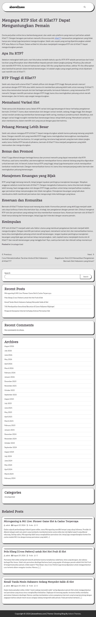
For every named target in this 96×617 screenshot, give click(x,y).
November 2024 (10, 439)
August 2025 (9, 399)
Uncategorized (16, 244)
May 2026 (8, 359)
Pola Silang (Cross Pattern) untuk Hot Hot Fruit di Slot (23, 298)
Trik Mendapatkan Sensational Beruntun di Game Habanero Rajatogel (29, 307)
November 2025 (10, 386)
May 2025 (8, 412)
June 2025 (8, 408)
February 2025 (9, 425)
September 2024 (10, 447)
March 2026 (9, 368)
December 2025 (10, 381)
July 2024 (8, 456)
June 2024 (8, 461)
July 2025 (8, 403)
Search (7, 273)
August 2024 (9, 452)
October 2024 (9, 443)
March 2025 (9, 421)
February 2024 (9, 478)
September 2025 (10, 395)
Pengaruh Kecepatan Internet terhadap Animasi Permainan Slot (27, 311)
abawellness (17, 7)
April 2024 (8, 469)
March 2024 (9, 474)
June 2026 (8, 355)
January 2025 (9, 430)
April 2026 (8, 364)
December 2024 (10, 434)
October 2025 (9, 390)
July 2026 (8, 351)
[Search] (84, 7)
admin (8, 525)
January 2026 (9, 377)
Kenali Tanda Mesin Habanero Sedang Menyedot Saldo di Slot (26, 302)
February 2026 (9, 373)
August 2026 (9, 346)
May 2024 (8, 465)
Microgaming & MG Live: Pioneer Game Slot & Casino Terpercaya (27, 293)
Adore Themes (74, 613)
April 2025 (8, 417)
